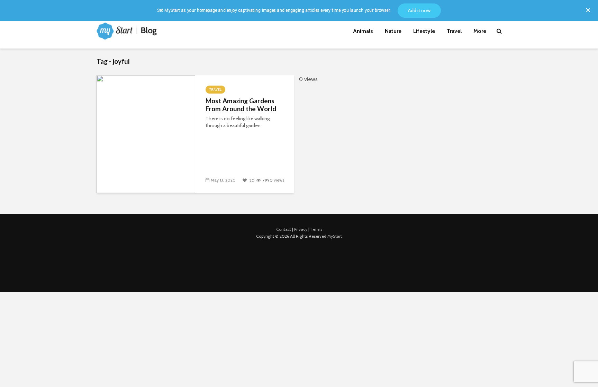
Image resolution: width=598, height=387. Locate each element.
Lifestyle (424, 31)
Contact (283, 229)
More (479, 31)
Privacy (300, 229)
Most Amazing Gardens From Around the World (241, 105)
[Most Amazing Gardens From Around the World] (146, 133)
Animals (363, 31)
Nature (393, 31)
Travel (454, 31)
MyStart (334, 236)
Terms (316, 229)
